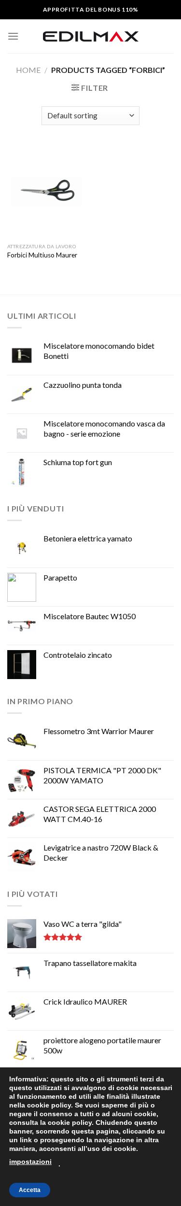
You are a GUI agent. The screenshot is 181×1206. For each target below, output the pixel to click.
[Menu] (13, 36)
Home (28, 69)
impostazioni (30, 1161)
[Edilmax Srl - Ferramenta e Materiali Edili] (90, 36)
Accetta (30, 1190)
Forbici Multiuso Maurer (42, 255)
